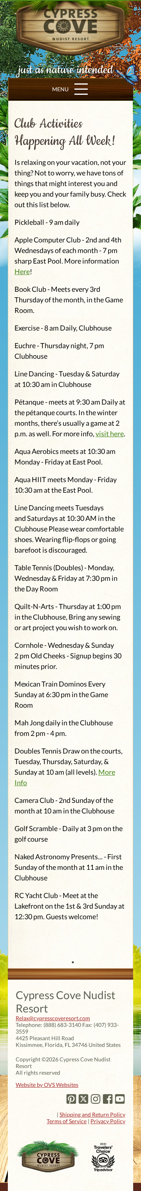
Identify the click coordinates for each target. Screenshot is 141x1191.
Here (22, 271)
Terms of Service (67, 1121)
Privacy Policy (107, 1121)
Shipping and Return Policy (92, 1114)
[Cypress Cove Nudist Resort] (70, 50)
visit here (110, 433)
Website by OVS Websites (47, 1084)
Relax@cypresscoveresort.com (53, 1018)
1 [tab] (73, 962)
